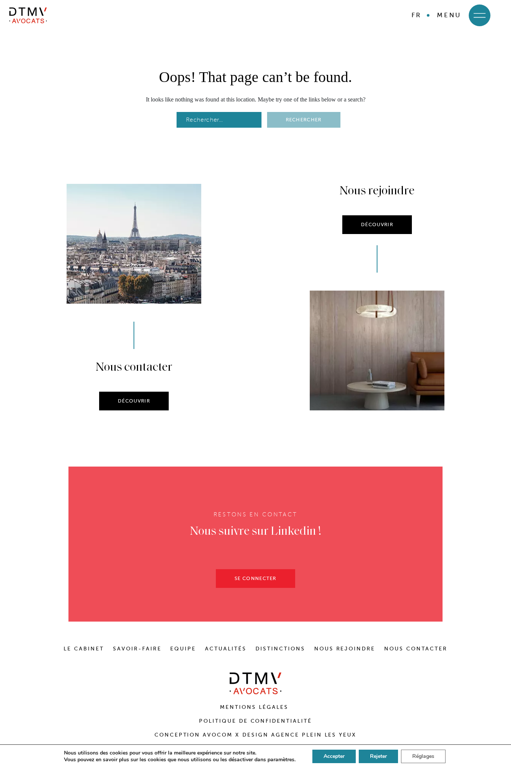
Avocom (218, 735)
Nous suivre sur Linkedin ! (255, 532)
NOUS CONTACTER (415, 649)
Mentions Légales (255, 707)
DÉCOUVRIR (134, 401)
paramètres (280, 759)
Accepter (334, 756)
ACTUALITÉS (226, 649)
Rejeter (378, 756)
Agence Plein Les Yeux (314, 735)
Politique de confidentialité (255, 721)
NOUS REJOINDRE (345, 649)
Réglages (423, 756)
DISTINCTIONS (280, 649)
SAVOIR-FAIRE (137, 649)
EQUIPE (183, 649)
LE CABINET (84, 649)
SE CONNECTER (255, 578)
